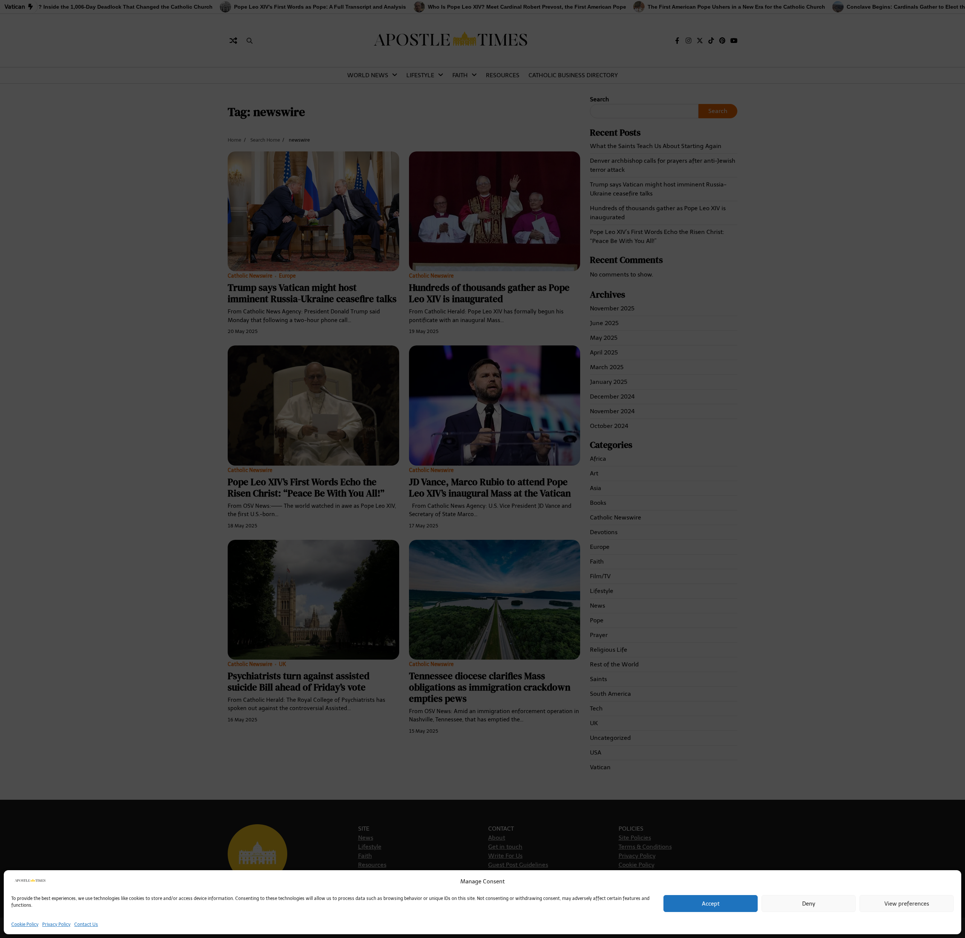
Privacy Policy (56, 924)
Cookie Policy (24, 924)
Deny (808, 903)
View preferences (906, 903)
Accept (711, 903)
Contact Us (86, 924)
